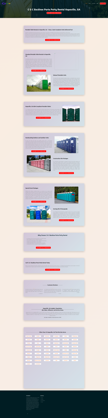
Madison (28, 353)
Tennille (47, 350)
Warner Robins (38, 360)
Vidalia (65, 350)
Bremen (28, 360)
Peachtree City (66, 353)
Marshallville (65, 343)
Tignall (47, 346)
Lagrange (75, 339)
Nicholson (47, 336)
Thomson (66, 360)
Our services (93, 3)
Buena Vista (74, 353)
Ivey (38, 343)
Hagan (38, 339)
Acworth (47, 360)
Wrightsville (47, 356)
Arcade (37, 350)
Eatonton (47, 339)
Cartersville (38, 346)
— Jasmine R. (40, 293)
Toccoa (37, 353)
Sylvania (28, 339)
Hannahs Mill (74, 343)
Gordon (74, 356)
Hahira (65, 336)
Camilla (37, 336)
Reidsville (75, 346)
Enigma (28, 356)
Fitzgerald (38, 356)
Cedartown (56, 343)
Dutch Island (56, 350)
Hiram (56, 346)
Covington (56, 336)
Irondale (47, 353)
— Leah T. (78, 292)
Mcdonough (74, 350)
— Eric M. (59, 293)
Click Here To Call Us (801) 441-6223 (38, 70)
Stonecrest (28, 350)
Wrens (47, 343)
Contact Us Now (103, 3)
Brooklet (56, 353)
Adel (56, 360)
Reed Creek (28, 336)
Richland (65, 339)
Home (86, 3)
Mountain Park (56, 356)
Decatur (65, 346)
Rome (75, 360)
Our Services (43, 400)
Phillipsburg (75, 336)
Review (90, 3)
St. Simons (38, 363)
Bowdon (56, 339)
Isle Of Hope (28, 346)
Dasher (28, 363)
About (97, 3)
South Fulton (65, 356)
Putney (28, 343)
